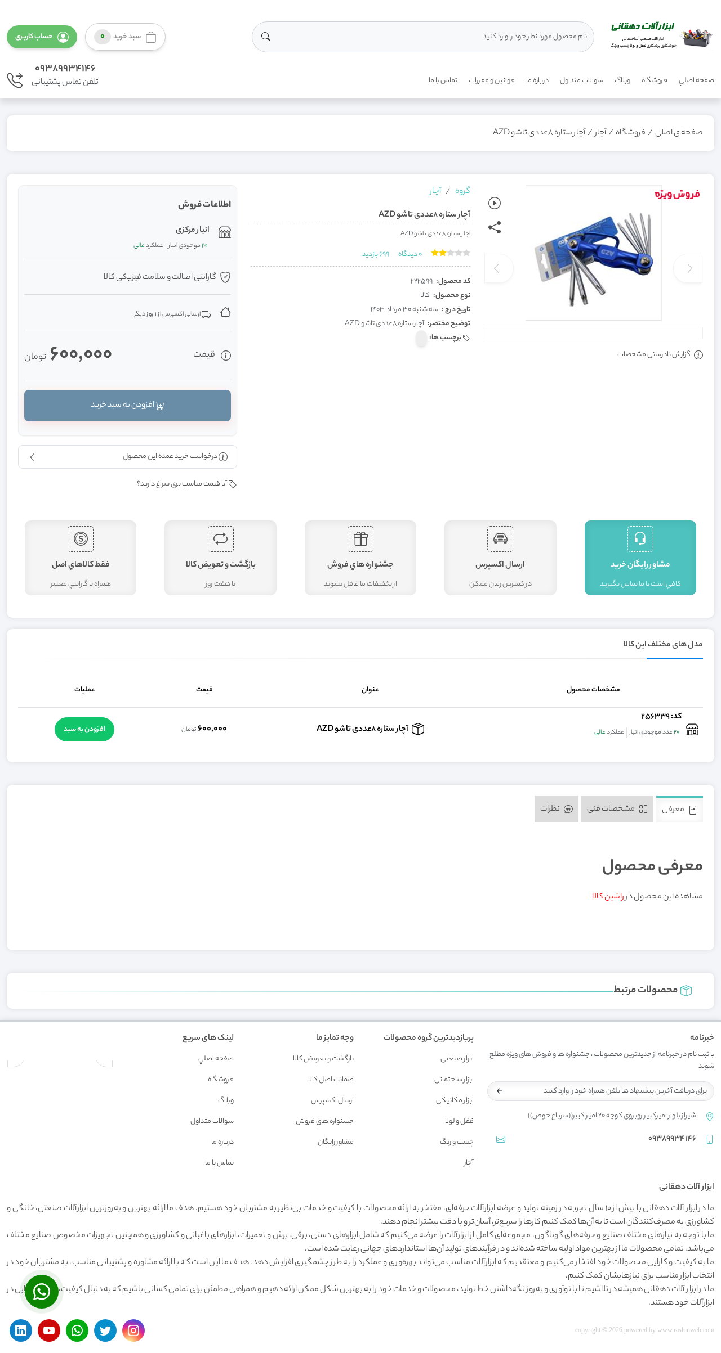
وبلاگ (622, 81)
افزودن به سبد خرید (123, 405)
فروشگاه (654, 81)
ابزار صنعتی (457, 1059)
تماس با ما (443, 81)
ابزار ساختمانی (454, 1080)
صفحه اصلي (696, 81)
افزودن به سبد (84, 729)
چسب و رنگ (457, 1142)
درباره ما (537, 81)
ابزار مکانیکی (455, 1101)
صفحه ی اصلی (679, 133)
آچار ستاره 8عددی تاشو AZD (539, 133)
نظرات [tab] (550, 809)
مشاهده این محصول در (647, 897)
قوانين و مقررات (492, 81)
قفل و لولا (459, 1121)
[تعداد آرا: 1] (435, 252)
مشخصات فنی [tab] (611, 809)
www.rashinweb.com (685, 1330)
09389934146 (65, 69)
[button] (42, 36)
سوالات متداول (581, 81)
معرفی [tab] (674, 810)
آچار (600, 133)
